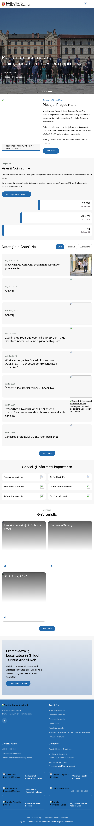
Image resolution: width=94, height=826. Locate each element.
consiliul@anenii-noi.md (65, 766)
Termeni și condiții (33, 818)
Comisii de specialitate (11, 753)
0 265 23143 (61, 763)
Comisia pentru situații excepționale (17, 757)
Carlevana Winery (61, 525)
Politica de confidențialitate (56, 818)
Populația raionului (56, 728)
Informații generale (57, 710)
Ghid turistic (54, 723)
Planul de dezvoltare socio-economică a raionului (69, 732)
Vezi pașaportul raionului (17, 194)
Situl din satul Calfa (16, 576)
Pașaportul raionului (57, 719)
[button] (44, 91)
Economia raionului (57, 715)
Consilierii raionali (9, 749)
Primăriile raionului (56, 737)
